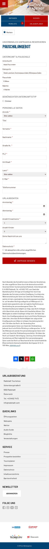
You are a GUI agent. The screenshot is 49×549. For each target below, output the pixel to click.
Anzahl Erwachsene (11, 219)
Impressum (8, 465)
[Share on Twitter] (21, 358)
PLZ (4, 154)
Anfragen (13, 18)
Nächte (5, 86)
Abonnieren (11, 493)
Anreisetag (7, 202)
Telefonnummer (9, 187)
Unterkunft (7, 61)
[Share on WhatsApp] (32, 358)
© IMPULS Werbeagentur (24, 546)
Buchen (36, 18)
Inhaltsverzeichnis (11, 474)
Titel (4, 120)
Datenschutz (8, 246)
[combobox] (24, 206)
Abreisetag (7, 210)
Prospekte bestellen (12, 456)
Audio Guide (9, 430)
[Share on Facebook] (15, 358)
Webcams (8, 421)
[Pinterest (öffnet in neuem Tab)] (16, 508)
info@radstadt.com (12, 403)
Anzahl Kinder (8, 227)
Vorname (6, 129)
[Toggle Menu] (4, 3)
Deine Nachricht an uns (12, 236)
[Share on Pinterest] (26, 358)
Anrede (6, 112)
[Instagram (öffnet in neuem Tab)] (8, 508)
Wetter (7, 425)
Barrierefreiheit (10, 478)
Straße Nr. (7, 145)
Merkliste (13, 24)
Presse (7, 452)
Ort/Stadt (7, 162)
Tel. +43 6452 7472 (11, 398)
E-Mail (5, 179)
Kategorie (6, 69)
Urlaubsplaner (36, 24)
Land (5, 170)
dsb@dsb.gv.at (15, 345)
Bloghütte (8, 434)
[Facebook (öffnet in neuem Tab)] (4, 508)
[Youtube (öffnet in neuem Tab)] (12, 508)
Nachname (7, 137)
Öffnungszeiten (10, 416)
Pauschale (6, 77)
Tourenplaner (9, 461)
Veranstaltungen (11, 438)
